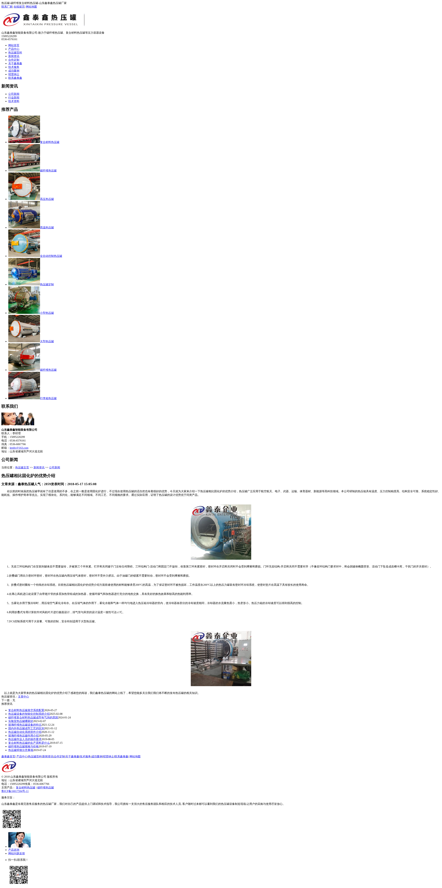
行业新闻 (13, 97)
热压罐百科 (15, 52)
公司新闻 (13, 93)
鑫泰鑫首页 (8, 756)
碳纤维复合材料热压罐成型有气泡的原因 (33, 717)
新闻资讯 (13, 56)
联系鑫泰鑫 (15, 77)
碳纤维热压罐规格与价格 (23, 746)
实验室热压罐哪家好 (20, 721)
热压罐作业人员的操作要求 (24, 739)
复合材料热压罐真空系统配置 (26, 710)
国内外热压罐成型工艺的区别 (26, 728)
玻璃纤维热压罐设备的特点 (24, 724)
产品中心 (13, 48)
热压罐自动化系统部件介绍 (24, 731)
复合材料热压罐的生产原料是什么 (29, 742)
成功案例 (13, 70)
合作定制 (13, 59)
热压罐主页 (22, 467)
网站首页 (13, 45)
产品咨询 (13, 849)
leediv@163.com (19, 447)
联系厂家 (6, 6)
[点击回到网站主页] (9, 774)
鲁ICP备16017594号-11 (15, 791)
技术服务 (13, 67)
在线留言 (19, 6)
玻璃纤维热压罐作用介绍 (23, 735)
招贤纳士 (13, 74)
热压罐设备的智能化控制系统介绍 (29, 713)
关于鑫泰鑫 (15, 63)
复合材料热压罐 (25, 787)
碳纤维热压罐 (45, 787)
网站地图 (31, 6)
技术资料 (13, 101)
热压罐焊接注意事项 (20, 750)
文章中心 (23, 696)
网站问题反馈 (16, 853)
